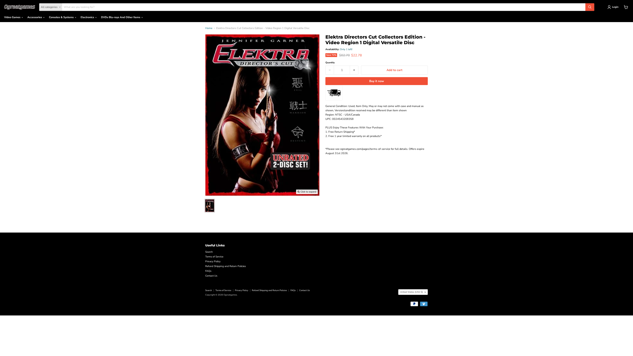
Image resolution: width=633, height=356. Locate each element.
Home (208, 28)
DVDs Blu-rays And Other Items (121, 17)
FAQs (208, 271)
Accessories (35, 17)
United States (411, 292)
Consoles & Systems (61, 17)
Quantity (330, 62)
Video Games (12, 17)
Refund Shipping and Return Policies (225, 266)
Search (209, 251)
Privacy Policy (213, 261)
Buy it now (376, 81)
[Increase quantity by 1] (354, 70)
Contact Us (211, 275)
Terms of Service (214, 256)
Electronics (88, 17)
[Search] (589, 7)
